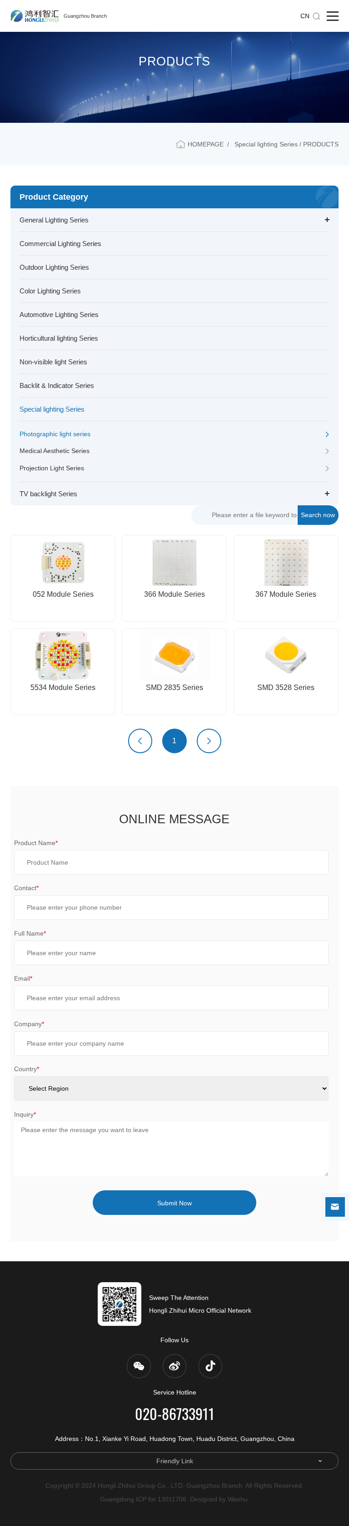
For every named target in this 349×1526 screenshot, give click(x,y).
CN (304, 16)
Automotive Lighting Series (59, 314)
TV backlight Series (48, 494)
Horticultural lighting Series (59, 338)
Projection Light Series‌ (52, 468)
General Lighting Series (54, 220)
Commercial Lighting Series (60, 243)
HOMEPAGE (206, 144)
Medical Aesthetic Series (55, 450)
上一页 (140, 741)
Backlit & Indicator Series (57, 385)
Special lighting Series (52, 409)
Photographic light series (55, 434)
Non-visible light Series (53, 362)
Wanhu (238, 1499)
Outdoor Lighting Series (54, 267)
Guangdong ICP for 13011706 (143, 1499)
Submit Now (174, 1203)
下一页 (209, 741)
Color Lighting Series (50, 291)
